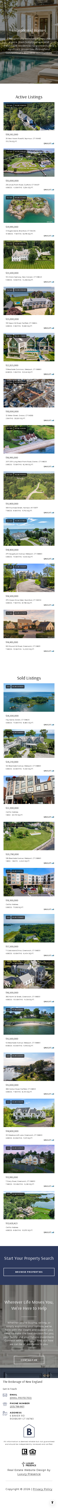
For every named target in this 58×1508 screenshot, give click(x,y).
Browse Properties (29, 1272)
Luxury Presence (29, 1474)
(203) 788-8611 (17, 1406)
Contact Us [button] (29, 1360)
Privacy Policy (42, 1489)
